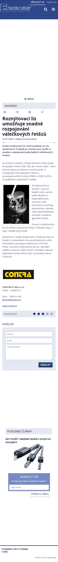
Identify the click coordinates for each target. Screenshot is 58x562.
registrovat (52, 2)
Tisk (9, 112)
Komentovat (47, 112)
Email (22, 112)
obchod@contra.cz (11, 299)
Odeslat (46, 364)
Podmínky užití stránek (15, 549)
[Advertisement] (29, 50)
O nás (5, 552)
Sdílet (34, 112)
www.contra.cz (9, 305)
